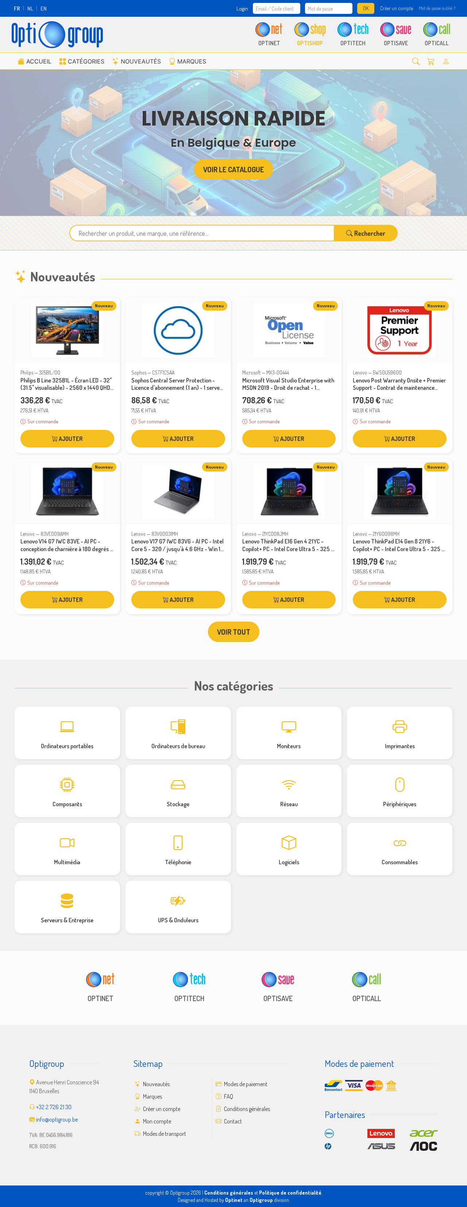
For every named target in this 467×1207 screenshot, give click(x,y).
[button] (415, 61)
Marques (191, 61)
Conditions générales (246, 1108)
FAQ (228, 1096)
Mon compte (156, 1121)
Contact (232, 1121)
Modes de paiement (245, 1084)
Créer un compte (396, 8)
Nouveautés (141, 61)
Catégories (86, 61)
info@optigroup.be (57, 1119)
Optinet (234, 1200)
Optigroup (261, 1200)
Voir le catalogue (233, 169)
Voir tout (233, 632)
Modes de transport (164, 1133)
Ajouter (70, 438)
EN (43, 8)
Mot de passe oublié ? (437, 8)
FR (17, 8)
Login (242, 8)
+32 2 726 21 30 (54, 1107)
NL (30, 8)
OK (365, 8)
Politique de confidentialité (290, 1192)
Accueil (38, 61)
